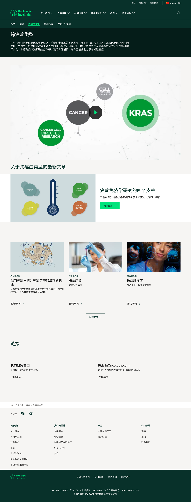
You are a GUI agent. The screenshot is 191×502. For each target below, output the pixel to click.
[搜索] (179, 13)
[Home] (11, 405)
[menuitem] (133, 3)
